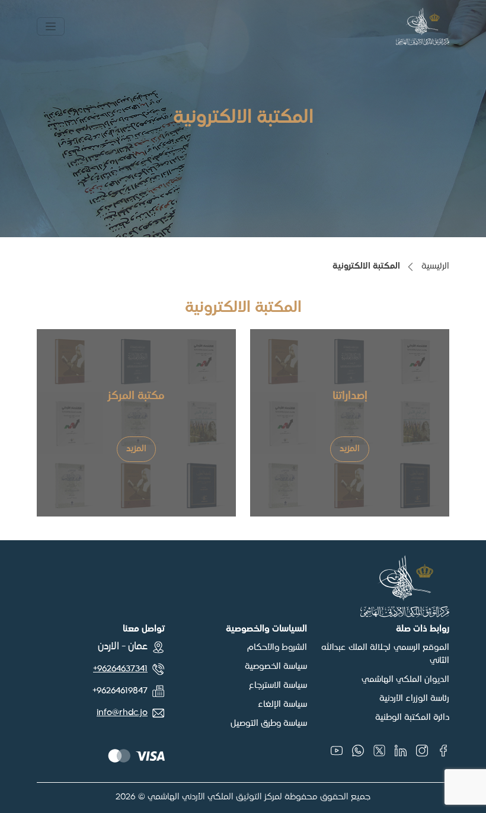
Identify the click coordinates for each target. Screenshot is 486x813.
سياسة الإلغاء (282, 704)
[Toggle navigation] (51, 26)
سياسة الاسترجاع (278, 685)
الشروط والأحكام (277, 647)
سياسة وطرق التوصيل (269, 723)
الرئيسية (435, 266)
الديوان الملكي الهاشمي (405, 679)
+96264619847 (120, 691)
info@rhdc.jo (122, 713)
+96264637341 (120, 669)
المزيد (350, 449)
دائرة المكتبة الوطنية (412, 717)
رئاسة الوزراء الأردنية (414, 698)
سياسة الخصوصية (276, 666)
